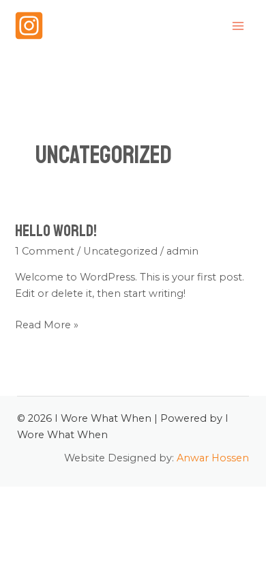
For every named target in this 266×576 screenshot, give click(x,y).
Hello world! (56, 230)
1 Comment (44, 251)
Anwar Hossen (213, 458)
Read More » (46, 324)
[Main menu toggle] (238, 26)
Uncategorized (120, 251)
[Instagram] (29, 25)
